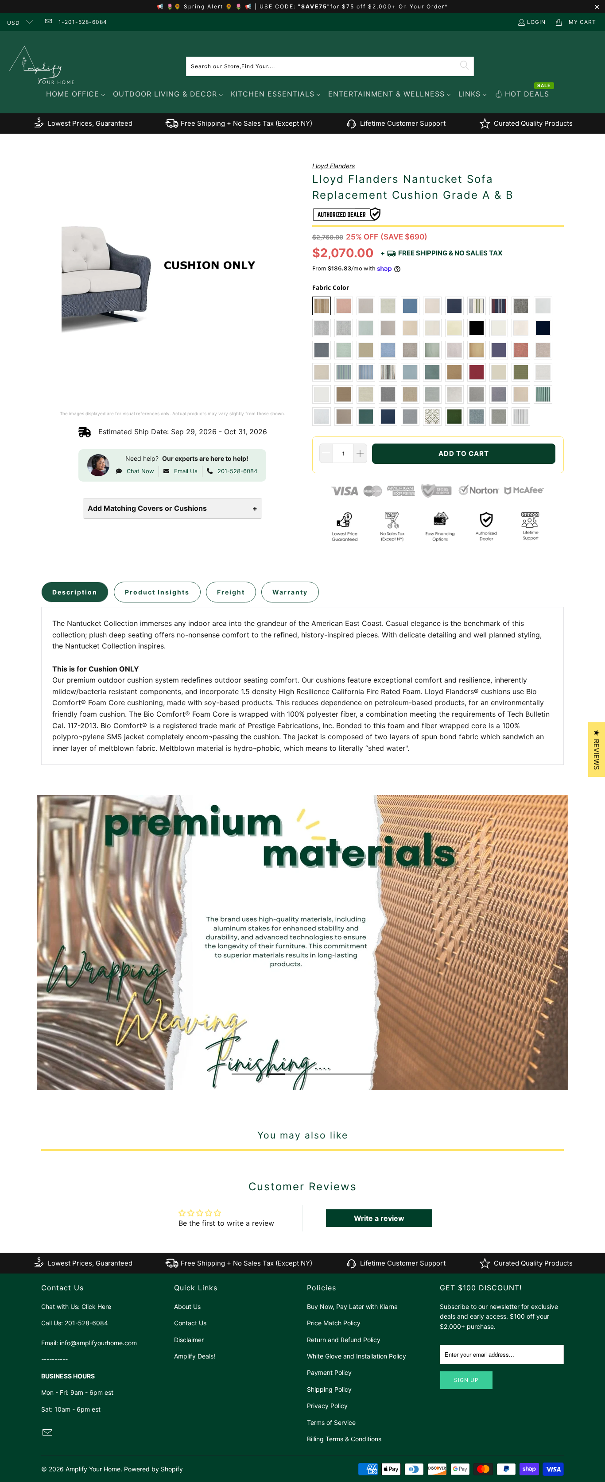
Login (536, 22)
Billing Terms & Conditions (344, 1439)
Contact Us (190, 1323)
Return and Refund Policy (343, 1339)
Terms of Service (331, 1422)
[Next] (563, 943)
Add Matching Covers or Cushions (172, 508)
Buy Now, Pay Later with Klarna (352, 1306)
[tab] (75, 592)
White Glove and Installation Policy (356, 1356)
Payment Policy (329, 1372)
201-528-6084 (237, 471)
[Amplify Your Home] (42, 66)
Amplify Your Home (93, 1469)
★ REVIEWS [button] (596, 749)
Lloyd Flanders (333, 166)
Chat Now (140, 471)
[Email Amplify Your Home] (47, 22)
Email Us (186, 471)
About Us (187, 1306)
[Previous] (42, 943)
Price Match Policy (334, 1323)
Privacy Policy (327, 1405)
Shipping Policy (329, 1389)
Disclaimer (189, 1339)
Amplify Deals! (194, 1356)
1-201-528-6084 (82, 22)
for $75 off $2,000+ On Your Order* (389, 6)
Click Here (96, 1306)
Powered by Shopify (153, 1469)
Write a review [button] (379, 1218)
